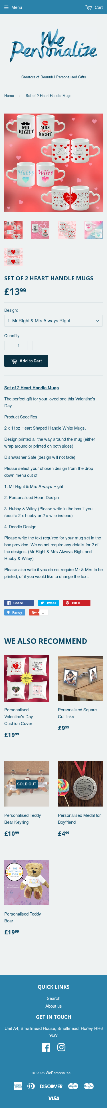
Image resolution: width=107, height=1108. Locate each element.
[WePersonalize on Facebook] (46, 1049)
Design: (11, 310)
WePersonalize (58, 1072)
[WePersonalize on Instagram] (61, 1049)
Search (53, 998)
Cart (98, 7)
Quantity (11, 335)
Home (9, 95)
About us (53, 1006)
